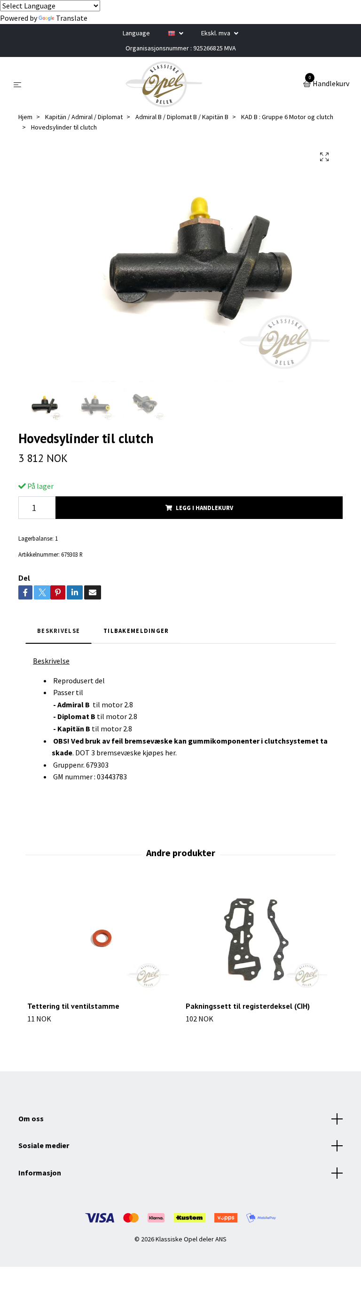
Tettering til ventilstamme (73, 1006)
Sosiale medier (43, 1145)
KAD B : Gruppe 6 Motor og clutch (287, 117)
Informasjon (39, 1172)
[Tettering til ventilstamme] (101, 938)
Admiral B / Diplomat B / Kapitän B (181, 117)
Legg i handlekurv (204, 507)
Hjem (25, 117)
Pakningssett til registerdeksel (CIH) (248, 1006)
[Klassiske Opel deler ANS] (164, 84)
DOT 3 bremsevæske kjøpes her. (126, 752)
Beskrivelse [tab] (58, 630)
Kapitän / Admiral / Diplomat (84, 117)
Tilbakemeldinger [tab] (136, 630)
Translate (71, 18)
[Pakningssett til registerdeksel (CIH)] (259, 938)
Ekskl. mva (216, 33)
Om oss (31, 1118)
